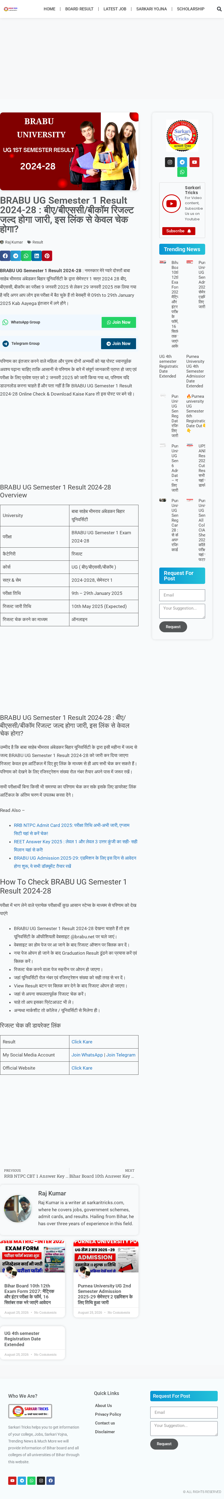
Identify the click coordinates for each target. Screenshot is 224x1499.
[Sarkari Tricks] (171, 203)
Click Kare (82, 1041)
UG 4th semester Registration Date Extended (22, 1339)
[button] (219, 9)
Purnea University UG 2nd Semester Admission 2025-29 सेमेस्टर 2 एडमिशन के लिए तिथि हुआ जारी (105, 1294)
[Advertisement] (112, 58)
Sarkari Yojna (151, 9)
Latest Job (115, 9)
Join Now (121, 322)
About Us (103, 1405)
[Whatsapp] (182, 172)
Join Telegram (120, 1055)
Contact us (105, 1423)
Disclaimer (105, 1431)
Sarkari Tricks (193, 190)
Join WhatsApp (87, 1055)
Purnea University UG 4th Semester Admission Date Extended (196, 371)
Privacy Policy (108, 1414)
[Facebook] (50, 1481)
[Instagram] (170, 162)
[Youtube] (194, 162)
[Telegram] (182, 162)
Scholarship (191, 9)
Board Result (79, 9)
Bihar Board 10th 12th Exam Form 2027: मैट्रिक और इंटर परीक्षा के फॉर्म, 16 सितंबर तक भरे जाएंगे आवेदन (29, 1294)
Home (49, 9)
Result (38, 242)
